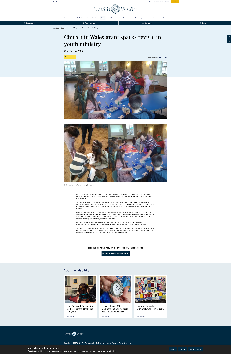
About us (126, 18)
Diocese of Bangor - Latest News (114, 253)
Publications (113, 18)
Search (174, 2)
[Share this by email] (166, 57)
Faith (79, 18)
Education (162, 18)
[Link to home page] (115, 9)
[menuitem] (149, 1)
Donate (204, 23)
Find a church (90, 23)
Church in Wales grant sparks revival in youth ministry (82, 28)
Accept (172, 349)
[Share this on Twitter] (163, 57)
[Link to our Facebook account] (53, 2)
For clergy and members (144, 18)
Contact (149, 2)
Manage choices (195, 349)
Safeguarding (30, 23)
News (62, 28)
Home (57, 28)
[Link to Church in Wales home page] (74, 333)
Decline (182, 349)
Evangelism (91, 18)
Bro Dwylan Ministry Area (105, 202)
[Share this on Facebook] (160, 57)
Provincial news (70, 57)
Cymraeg (229, 39)
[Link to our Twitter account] (56, 2)
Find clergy (148, 23)
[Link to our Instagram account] (59, 2)
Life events (67, 18)
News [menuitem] (103, 18)
